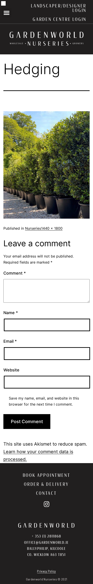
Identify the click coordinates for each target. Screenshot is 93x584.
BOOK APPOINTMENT (46, 475)
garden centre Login (59, 19)
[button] (6, 12)
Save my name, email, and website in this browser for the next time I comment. (44, 401)
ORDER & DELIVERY (46, 484)
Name (10, 312)
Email (10, 341)
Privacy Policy (46, 571)
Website (11, 370)
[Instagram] (46, 504)
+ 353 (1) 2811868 (46, 536)
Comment (14, 273)
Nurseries (33, 228)
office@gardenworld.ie (46, 542)
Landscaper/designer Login (58, 8)
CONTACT (46, 493)
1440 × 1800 (52, 228)
